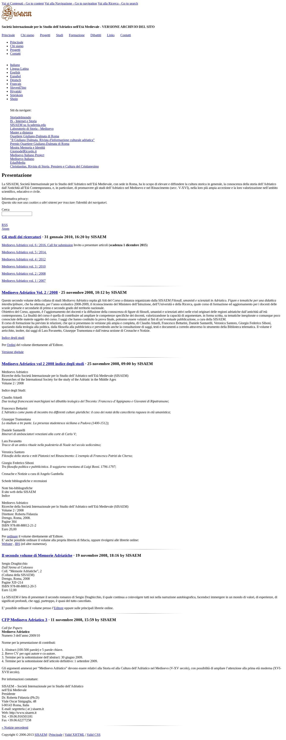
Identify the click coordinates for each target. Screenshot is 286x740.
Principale (8, 35)
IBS (17, 544)
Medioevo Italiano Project (27, 155)
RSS (5, 225)
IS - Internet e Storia (23, 121)
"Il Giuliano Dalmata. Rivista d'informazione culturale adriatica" (52, 140)
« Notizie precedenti (15, 727)
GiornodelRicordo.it (23, 151)
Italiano (15, 65)
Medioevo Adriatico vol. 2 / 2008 (24, 273)
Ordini (11, 345)
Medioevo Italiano (22, 159)
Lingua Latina (19, 68)
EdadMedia (17, 162)
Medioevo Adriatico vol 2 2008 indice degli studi (43, 364)
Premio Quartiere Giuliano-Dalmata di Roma (39, 144)
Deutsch (15, 80)
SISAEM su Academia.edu (28, 125)
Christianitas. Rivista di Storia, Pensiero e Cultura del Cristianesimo (54, 166)
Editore (58, 608)
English (15, 72)
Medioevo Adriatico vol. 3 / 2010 (24, 266)
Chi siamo (27, 35)
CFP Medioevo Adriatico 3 (24, 620)
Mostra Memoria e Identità (27, 147)
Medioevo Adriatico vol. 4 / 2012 (24, 259)
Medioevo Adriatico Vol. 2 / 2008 (30, 292)
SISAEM (41, 734)
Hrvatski (15, 91)
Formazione (77, 35)
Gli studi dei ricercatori (21, 237)
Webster (7, 544)
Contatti (125, 35)
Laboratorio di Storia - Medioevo (32, 128)
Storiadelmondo (20, 117)
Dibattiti (95, 35)
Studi (59, 35)
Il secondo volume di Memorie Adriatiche (37, 555)
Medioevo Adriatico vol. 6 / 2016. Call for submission (37, 245)
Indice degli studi (13, 337)
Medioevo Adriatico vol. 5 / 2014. (24, 252)
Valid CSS (93, 734)
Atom (5, 228)
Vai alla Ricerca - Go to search (118, 3)
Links (111, 35)
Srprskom (16, 95)
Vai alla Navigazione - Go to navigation (71, 3)
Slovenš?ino (18, 87)
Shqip (14, 99)
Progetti (45, 35)
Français (15, 84)
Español (15, 76)
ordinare (12, 536)
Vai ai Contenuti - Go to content (23, 3)
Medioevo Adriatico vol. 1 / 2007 (24, 280)
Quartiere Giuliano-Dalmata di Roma (34, 136)
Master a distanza (21, 132)
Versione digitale (13, 352)
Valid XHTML (74, 734)
